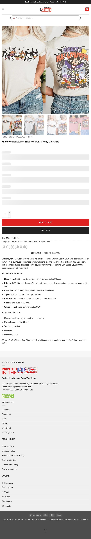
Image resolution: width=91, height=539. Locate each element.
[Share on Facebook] (8, 247)
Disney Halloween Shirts (20, 137)
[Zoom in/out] (2, 525)
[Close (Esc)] (23, 525)
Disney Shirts (32, 242)
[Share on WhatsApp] (4, 247)
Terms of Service (9, 460)
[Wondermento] (45, 9)
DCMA (4, 423)
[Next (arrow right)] (9, 535)
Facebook (8, 483)
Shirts (48, 242)
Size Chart (6, 428)
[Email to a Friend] (17, 247)
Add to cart (45, 222)
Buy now (45, 230)
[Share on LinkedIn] (25, 247)
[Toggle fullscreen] (9, 525)
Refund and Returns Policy (13, 455)
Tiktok (6, 492)
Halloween (41, 242)
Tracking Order (8, 432)
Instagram (8, 488)
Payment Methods (9, 469)
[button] (3, 9)
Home (4, 137)
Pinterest (8, 501)
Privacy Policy (8, 446)
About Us (6, 410)
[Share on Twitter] (12, 247)
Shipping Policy (8, 451)
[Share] (16, 525)
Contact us (6, 414)
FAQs (4, 419)
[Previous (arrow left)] (2, 535)
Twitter (7, 497)
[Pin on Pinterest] (21, 247)
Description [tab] (36, 253)
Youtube (7, 506)
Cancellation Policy (10, 465)
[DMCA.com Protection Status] (8, 396)
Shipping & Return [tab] (52, 253)
